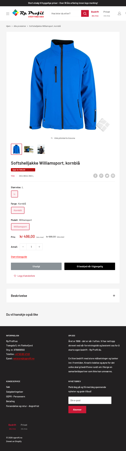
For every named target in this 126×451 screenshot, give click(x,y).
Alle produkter (20, 26)
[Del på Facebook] (95, 175)
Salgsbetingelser (14, 391)
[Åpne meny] (7, 13)
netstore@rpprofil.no (23, 358)
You (13, 176)
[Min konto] (119, 13)
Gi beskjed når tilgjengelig (90, 266)
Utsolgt (36, 266)
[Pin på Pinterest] (101, 175)
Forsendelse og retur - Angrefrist (22, 406)
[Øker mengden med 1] (39, 247)
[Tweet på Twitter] (107, 175)
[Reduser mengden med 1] (23, 247)
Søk (8, 386)
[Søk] (85, 13)
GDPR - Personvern (15, 396)
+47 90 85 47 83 (22, 354)
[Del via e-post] (113, 175)
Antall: (14, 246)
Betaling (10, 401)
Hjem (8, 26)
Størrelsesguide (19, 256)
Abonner (77, 409)
